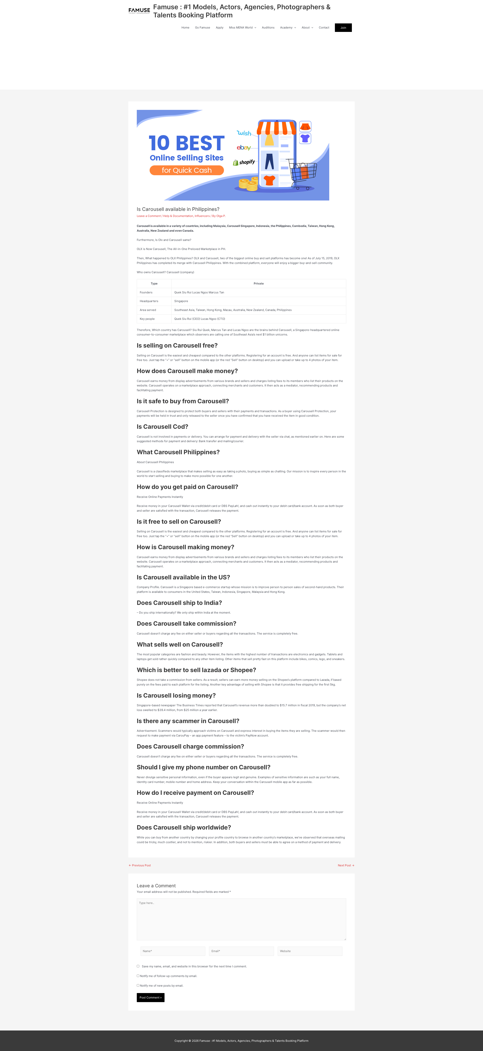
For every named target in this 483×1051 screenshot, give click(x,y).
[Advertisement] (241, 61)
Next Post (346, 865)
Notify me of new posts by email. (161, 985)
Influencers (202, 216)
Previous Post (140, 865)
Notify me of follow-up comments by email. (168, 976)
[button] (254, 27)
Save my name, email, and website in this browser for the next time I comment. (194, 966)
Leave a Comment (149, 216)
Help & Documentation (178, 216)
